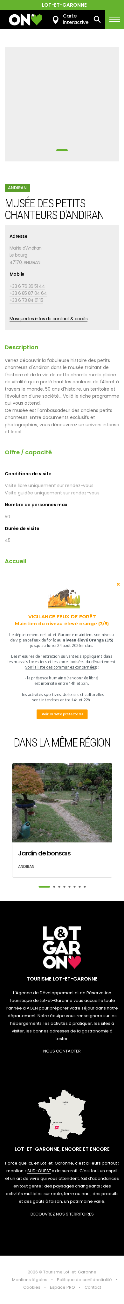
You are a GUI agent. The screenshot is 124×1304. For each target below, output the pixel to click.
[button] (62, 620)
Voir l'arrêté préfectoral (62, 714)
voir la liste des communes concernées (60, 667)
